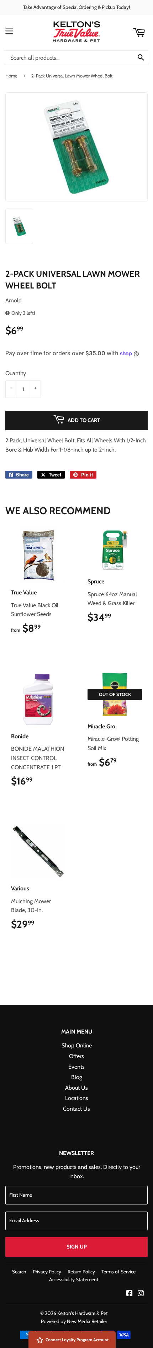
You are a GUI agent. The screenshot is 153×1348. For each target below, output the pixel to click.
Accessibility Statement (74, 1279)
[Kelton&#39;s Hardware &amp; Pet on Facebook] (129, 1293)
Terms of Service (118, 1271)
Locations (76, 1098)
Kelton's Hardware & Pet (82, 1313)
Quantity (15, 373)
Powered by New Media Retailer (74, 1321)
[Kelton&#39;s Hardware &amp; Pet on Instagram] (141, 1293)
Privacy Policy (47, 1271)
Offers (76, 1056)
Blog (76, 1077)
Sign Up (77, 1247)
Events (76, 1066)
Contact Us (76, 1108)
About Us (76, 1087)
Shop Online (77, 1045)
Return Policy (81, 1271)
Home (11, 76)
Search (19, 1271)
